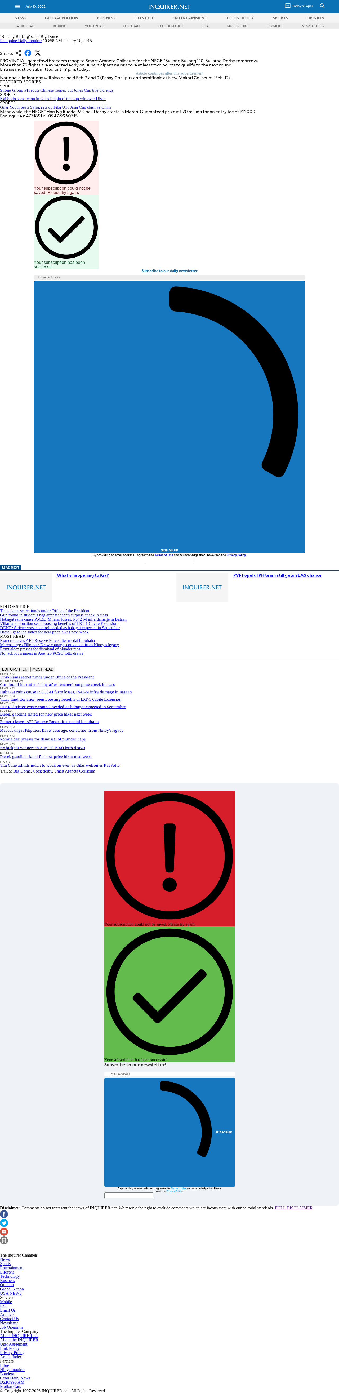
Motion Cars (10, 1386)
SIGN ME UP (169, 550)
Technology (10, 1276)
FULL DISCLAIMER (294, 1208)
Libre (4, 1365)
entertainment (190, 17)
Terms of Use (163, 555)
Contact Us (9, 1318)
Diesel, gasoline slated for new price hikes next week (44, 632)
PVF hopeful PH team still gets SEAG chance (277, 575)
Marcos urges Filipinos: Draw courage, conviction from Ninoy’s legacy (59, 644)
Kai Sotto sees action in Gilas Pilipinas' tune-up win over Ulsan (53, 98)
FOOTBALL (131, 26)
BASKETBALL (25, 26)
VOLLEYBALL (95, 26)
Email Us (8, 1310)
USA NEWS (11, 1293)
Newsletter (9, 1323)
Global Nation (12, 1289)
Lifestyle (7, 1272)
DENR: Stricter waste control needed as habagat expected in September (60, 627)
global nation (61, 17)
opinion (315, 17)
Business (7, 1280)
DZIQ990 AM (12, 1382)
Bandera (7, 1374)
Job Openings (11, 1327)
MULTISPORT (237, 26)
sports (280, 17)
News (20, 17)
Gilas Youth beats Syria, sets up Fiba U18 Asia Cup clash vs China (55, 107)
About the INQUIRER (19, 1340)
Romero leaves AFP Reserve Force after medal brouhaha (47, 640)
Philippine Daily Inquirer (21, 40)
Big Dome (22, 771)
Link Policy (10, 1348)
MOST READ (43, 669)
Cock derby (42, 771)
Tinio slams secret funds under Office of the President (44, 611)
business (106, 17)
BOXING (59, 26)
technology (240, 17)
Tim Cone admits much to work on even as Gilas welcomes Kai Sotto (60, 765)
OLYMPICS (275, 26)
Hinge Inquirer (12, 1369)
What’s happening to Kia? (83, 575)
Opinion (7, 1285)
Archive (7, 1314)
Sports (5, 1263)
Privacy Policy (236, 555)
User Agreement (13, 1344)
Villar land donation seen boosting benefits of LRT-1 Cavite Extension (58, 623)
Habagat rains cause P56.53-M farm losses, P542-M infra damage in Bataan (63, 619)
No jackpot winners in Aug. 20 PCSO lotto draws (41, 653)
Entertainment (11, 1268)
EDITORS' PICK (14, 669)
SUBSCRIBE (224, 1132)
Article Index (11, 1357)
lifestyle (144, 17)
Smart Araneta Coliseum (74, 771)
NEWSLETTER (313, 26)
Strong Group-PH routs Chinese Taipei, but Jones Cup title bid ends (56, 90)
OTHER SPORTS (171, 26)
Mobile (6, 1301)
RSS (4, 1306)
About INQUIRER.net (19, 1335)
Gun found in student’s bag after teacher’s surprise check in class (54, 615)
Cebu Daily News (15, 1378)
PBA (205, 26)
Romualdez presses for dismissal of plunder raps (40, 649)
